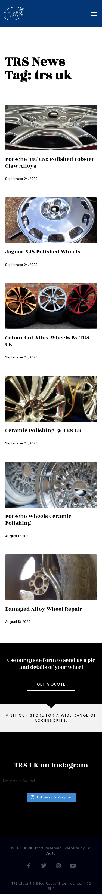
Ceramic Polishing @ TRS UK (43, 430)
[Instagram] (58, 865)
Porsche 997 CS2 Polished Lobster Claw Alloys (49, 162)
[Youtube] (73, 865)
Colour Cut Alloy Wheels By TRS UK (47, 341)
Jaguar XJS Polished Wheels (42, 252)
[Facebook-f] (29, 865)
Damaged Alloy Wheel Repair (43, 609)
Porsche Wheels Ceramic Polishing (38, 519)
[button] (94, 13)
